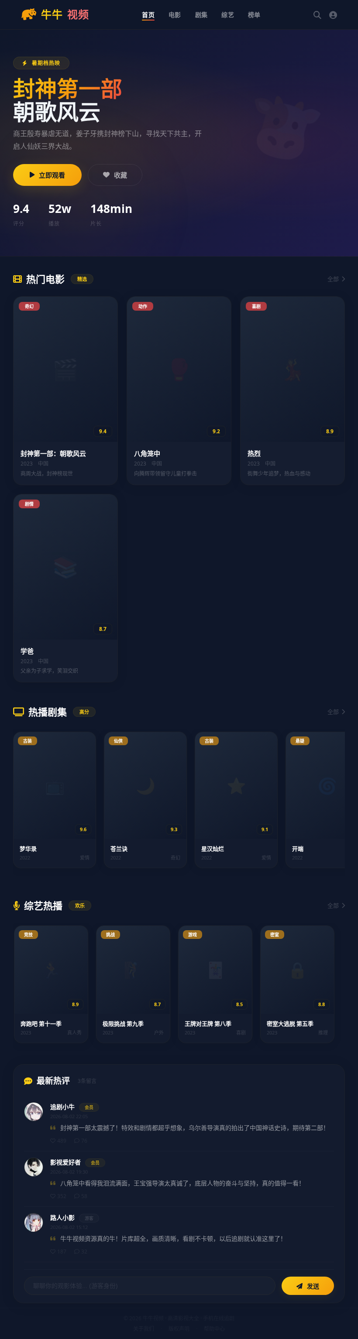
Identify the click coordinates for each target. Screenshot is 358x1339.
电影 (175, 14)
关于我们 (143, 1328)
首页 (148, 14)
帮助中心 (214, 1328)
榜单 (254, 14)
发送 (312, 1286)
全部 (333, 279)
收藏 (120, 175)
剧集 (201, 14)
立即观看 (52, 175)
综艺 (227, 14)
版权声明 (179, 1328)
